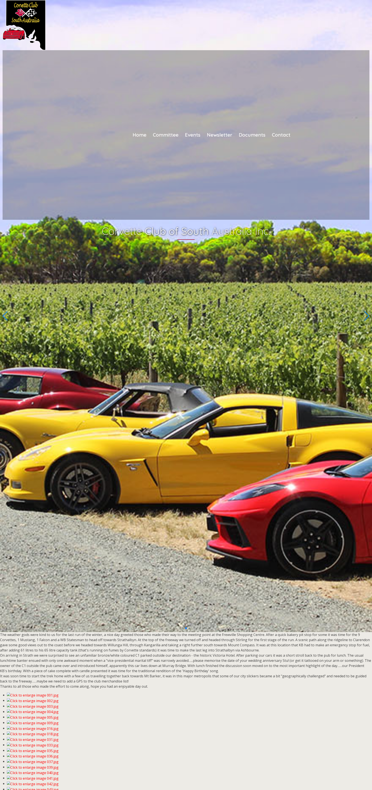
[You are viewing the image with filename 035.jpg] (33, 750)
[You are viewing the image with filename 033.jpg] (33, 744)
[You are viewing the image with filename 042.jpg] (33, 783)
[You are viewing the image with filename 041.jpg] (33, 778)
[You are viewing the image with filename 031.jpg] (33, 739)
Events (192, 135)
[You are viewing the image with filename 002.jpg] (33, 700)
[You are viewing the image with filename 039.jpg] (33, 767)
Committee (165, 135)
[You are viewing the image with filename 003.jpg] (33, 706)
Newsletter (219, 135)
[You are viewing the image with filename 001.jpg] (33, 695)
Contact (281, 135)
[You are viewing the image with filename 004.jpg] (33, 711)
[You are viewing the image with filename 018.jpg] (33, 733)
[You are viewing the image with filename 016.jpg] (33, 728)
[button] (182, 628)
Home (139, 135)
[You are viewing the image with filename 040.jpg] (33, 772)
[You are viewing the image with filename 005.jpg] (33, 717)
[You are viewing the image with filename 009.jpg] (33, 722)
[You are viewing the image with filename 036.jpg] (33, 756)
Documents (252, 135)
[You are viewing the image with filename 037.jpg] (33, 761)
